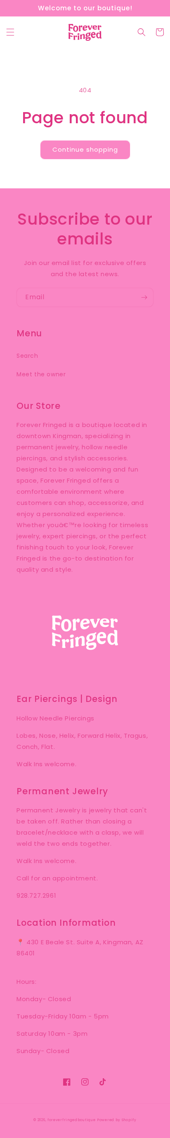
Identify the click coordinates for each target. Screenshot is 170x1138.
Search (27, 356)
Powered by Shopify (117, 1119)
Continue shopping (85, 149)
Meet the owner (41, 374)
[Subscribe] (144, 297)
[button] (10, 32)
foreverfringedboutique (71, 1119)
